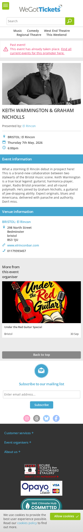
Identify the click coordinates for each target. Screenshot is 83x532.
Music (17, 31)
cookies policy (27, 523)
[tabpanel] (41, 309)
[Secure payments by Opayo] (41, 495)
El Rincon (29, 126)
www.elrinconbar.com (23, 245)
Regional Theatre (29, 35)
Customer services (17, 433)
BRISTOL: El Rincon (16, 222)
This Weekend (56, 35)
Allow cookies (64, 516)
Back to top (41, 355)
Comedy (33, 31)
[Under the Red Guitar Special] (41, 301)
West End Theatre (57, 31)
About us (10, 452)
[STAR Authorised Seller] (41, 477)
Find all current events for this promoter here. (41, 51)
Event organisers (16, 442)
